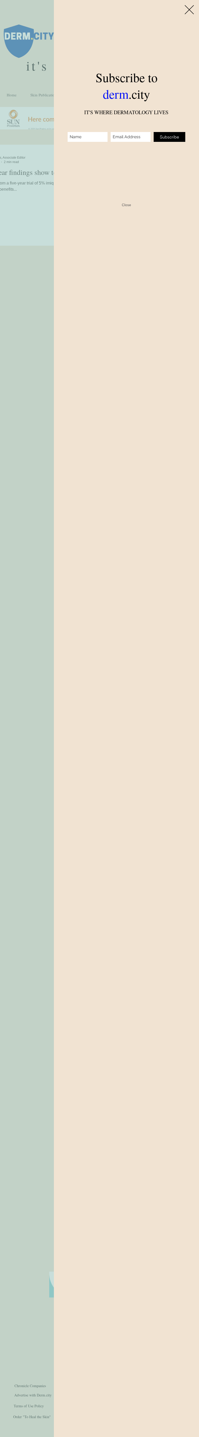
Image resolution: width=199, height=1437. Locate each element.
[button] (189, 9)
